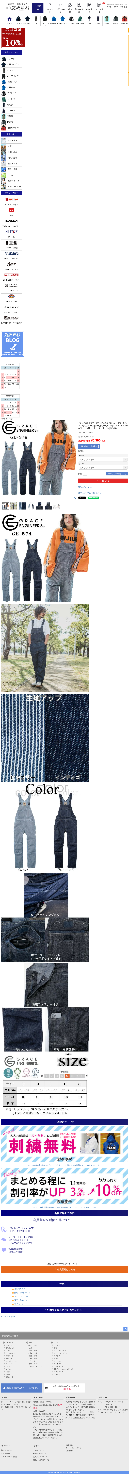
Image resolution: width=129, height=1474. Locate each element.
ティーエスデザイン (61, 1353)
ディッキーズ (58, 1372)
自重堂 (56, 1358)
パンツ (10, 70)
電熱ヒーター (125, 25)
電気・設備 (12, 158)
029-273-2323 (110, 1404)
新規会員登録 (6, 1450)
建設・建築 (12, 141)
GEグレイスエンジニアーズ (63, 1369)
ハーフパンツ (45, 25)
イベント (11, 175)
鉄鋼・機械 (12, 152)
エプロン (11, 110)
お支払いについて (21, 1296)
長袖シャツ (12, 82)
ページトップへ (125, 1329)
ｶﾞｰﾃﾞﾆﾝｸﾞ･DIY (14, 186)
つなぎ (10, 105)
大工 (9, 146)
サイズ (82, 464)
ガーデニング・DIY (35, 1366)
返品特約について (85, 487)
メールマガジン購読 (9, 1457)
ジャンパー (12, 99)
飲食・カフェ (13, 181)
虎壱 (55, 1348)
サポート (37, 1446)
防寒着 (10, 122)
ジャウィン (57, 1364)
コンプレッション (12, 1361)
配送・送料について (22, 1293)
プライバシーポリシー (74, 1448)
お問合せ (69, 1451)
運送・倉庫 (12, 169)
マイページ (18, 1304)
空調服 (10, 116)
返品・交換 (70, 1397)
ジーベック (57, 1361)
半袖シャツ (12, 88)
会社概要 (69, 1445)
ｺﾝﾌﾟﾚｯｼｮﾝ (11, 93)
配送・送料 (38, 1397)
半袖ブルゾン (27, 25)
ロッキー (57, 1374)
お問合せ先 (102, 1397)
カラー (82, 456)
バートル (57, 1345)
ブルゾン (11, 59)
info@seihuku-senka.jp (114, 1402)
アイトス (57, 1356)
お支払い (5, 1397)
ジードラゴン (58, 1366)
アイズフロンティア (61, 1350)
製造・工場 (12, 164)
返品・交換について (22, 1300)
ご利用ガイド (19, 1289)
